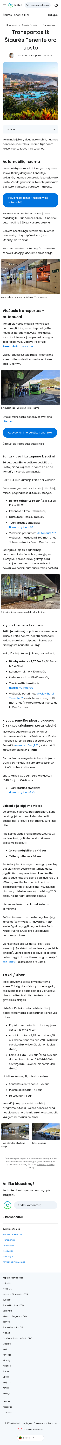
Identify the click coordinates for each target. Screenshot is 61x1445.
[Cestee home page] (15, 5)
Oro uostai (11, 25)
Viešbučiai (8, 1251)
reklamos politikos (45, 1164)
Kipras (6, 1376)
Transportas (49, 25)
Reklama (52, 1423)
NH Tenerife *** (46, 533)
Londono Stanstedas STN (15, 1294)
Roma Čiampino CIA (13, 1327)
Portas (6, 1387)
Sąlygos (27, 1423)
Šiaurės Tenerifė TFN (16, 15)
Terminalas (8, 1245)
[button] (4, 5)
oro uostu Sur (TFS (26, 745)
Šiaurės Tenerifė (29, 25)
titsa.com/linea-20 (21, 527)
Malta (5, 1349)
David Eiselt (21, 55)
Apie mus (7, 1407)
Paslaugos (8, 1256)
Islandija (7, 1360)
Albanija (7, 1365)
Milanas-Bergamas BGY (15, 1316)
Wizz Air (6, 1332)
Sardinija (7, 1310)
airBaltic (7, 1283)
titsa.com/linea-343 (22, 792)
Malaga (7, 1393)
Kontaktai (7, 1412)
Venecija (7, 1354)
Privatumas (39, 1423)
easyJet (6, 1321)
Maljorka (7, 1382)
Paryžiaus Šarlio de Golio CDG (17, 1338)
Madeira (7, 1343)
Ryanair (6, 1299)
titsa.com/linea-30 (21, 688)
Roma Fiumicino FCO (13, 1305)
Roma (6, 1371)
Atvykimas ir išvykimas (14, 1262)
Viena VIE (7, 1288)
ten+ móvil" (10, 962)
